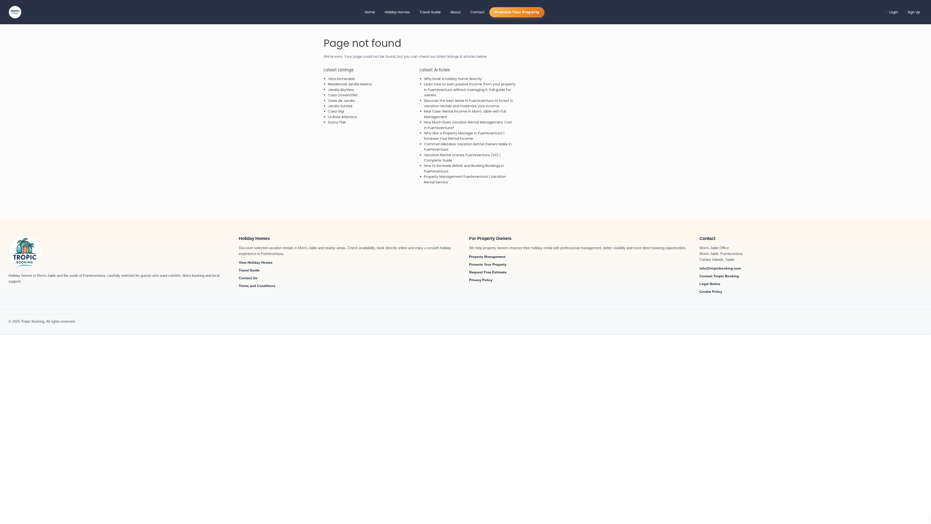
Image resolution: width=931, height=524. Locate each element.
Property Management (487, 257)
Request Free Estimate (487, 272)
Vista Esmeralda (341, 78)
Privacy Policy (480, 280)
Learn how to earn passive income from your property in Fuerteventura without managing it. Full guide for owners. (470, 90)
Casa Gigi (336, 111)
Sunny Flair (337, 122)
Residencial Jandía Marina (350, 84)
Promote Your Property (517, 12)
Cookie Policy (710, 292)
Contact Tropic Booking (719, 276)
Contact (477, 12)
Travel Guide (430, 12)
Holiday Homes (397, 12)
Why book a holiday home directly (453, 78)
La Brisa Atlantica (342, 117)
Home (370, 12)
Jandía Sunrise (340, 106)
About (455, 12)
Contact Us (248, 278)
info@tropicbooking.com (720, 268)
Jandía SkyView (341, 89)
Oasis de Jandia (341, 100)
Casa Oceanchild (342, 95)
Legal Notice (709, 284)
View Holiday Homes (256, 262)
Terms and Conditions (257, 286)
